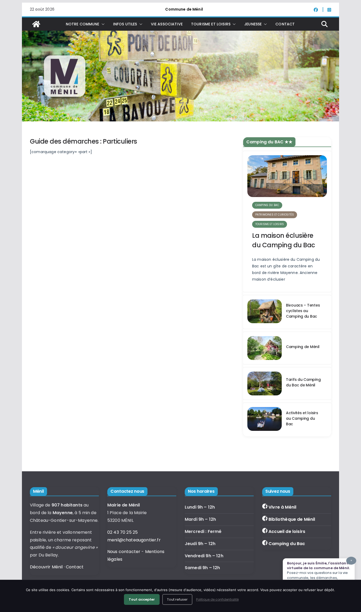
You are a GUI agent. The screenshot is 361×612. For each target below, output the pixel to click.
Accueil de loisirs (287, 531)
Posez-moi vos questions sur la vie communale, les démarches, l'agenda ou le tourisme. (319, 572)
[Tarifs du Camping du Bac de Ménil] (264, 383)
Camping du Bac (287, 544)
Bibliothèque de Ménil (292, 519)
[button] (102, 24)
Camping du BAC (267, 205)
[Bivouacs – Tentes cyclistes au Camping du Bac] (264, 312)
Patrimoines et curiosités (274, 215)
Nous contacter (123, 552)
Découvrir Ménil (46, 567)
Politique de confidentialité (217, 599)
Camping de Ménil (303, 346)
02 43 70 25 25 (122, 532)
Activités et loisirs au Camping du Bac (302, 418)
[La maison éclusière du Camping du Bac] (287, 176)
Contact (285, 24)
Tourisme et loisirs (269, 224)
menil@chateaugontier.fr (134, 540)
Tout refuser (177, 599)
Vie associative (167, 24)
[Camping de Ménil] (264, 348)
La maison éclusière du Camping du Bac (283, 240)
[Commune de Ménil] (36, 24)
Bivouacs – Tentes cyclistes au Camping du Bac (303, 311)
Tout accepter (142, 599)
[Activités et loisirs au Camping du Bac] (264, 419)
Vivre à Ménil (282, 507)
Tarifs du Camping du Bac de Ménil (303, 382)
